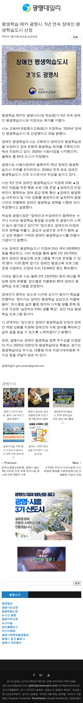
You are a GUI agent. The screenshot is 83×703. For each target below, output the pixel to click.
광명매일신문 (10, 611)
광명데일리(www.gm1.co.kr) (43, 685)
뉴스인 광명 (9, 615)
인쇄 (75, 37)
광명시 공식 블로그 (13, 638)
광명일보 (7, 603)
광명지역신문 (10, 619)
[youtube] (48, 675)
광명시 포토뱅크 (11, 642)
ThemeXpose (39, 698)
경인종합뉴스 (10, 626)
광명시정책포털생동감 (15, 634)
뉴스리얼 (7, 623)
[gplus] (41, 675)
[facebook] (34, 675)
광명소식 (15, 595)
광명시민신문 (10, 607)
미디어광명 (8, 630)
